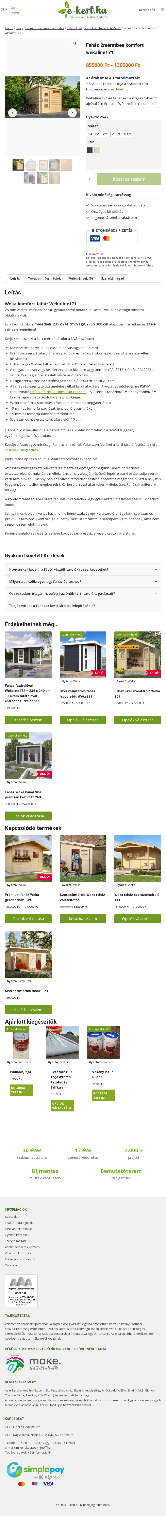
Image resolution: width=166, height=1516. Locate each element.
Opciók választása (83, 719)
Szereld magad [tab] (112, 278)
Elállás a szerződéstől (20, 1259)
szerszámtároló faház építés (117, 265)
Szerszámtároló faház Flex (26, 991)
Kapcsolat (12, 1216)
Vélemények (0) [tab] (81, 278)
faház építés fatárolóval (112, 261)
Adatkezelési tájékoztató (22, 1247)
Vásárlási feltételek (18, 1253)
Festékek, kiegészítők (21, 450)
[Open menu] (162, 9)
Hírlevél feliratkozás (19, 1229)
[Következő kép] (72, 112)
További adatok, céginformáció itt (28, 1452)
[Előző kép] (12, 112)
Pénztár (15, 13)
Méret (92, 126)
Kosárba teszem (129, 179)
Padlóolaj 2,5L (21, 1072)
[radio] (98, 134)
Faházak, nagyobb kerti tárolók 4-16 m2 (125, 257)
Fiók (13, 7)
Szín (91, 142)
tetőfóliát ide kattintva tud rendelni (58, 391)
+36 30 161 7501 (63, 1443)
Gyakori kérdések (17, 1235)
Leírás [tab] (15, 278)
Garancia (11, 1265)
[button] (74, 43)
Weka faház (145, 265)
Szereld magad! (15, 1241)
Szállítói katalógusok (19, 1223)
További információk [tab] (44, 278)
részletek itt (119, 89)
